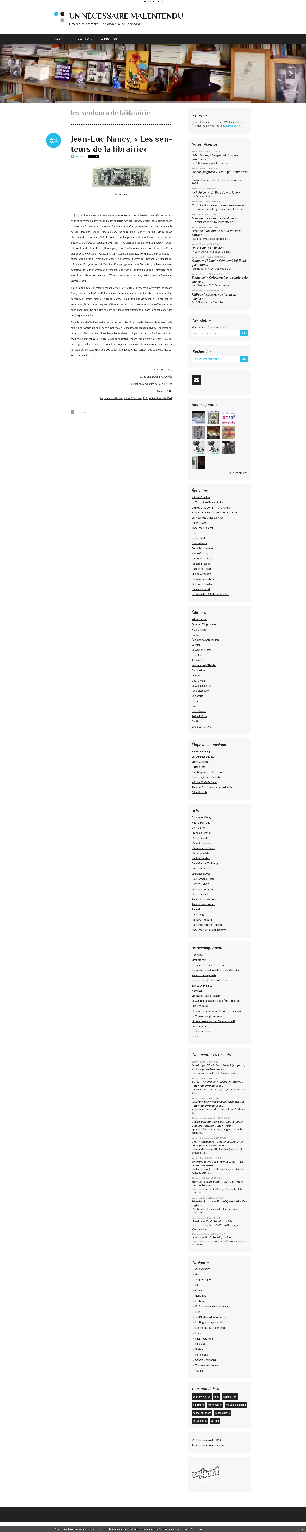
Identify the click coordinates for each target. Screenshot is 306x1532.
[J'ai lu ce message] (302, 1529)
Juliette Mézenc (201, 563)
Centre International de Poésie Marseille (216, 970)
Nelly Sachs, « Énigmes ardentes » (215, 218)
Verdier (196, 644)
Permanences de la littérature (209, 965)
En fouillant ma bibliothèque (211, 1306)
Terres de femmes (202, 985)
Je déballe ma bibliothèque (210, 1317)
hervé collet (200, 1420)
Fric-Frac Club (200, 1005)
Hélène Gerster (201, 858)
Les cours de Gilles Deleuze (208, 517)
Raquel (196, 909)
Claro (195, 533)
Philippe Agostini (202, 919)
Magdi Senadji (200, 837)
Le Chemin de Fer (201, 685)
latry (195, 1181)
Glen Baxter (199, 827)
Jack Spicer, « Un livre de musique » (216, 192)
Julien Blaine (199, 522)
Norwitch (197, 990)
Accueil (61, 39)
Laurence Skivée (201, 873)
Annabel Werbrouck (203, 904)
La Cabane (198, 654)
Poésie (199, 1349)
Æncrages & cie (201, 690)
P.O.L (195, 634)
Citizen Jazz (198, 766)
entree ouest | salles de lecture (210, 980)
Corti (195, 721)
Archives (84, 39)
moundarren (215, 1404)
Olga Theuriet (200, 893)
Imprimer (80, 412)
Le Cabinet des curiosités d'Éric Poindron (216, 1000)
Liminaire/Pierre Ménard (206, 995)
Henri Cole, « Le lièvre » (208, 248)
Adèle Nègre (199, 914)
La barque (197, 695)
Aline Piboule (199, 792)
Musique (200, 1343)
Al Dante (197, 660)
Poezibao (197, 954)
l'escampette (222, 1412)
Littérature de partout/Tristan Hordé (213, 1021)
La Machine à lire (201, 1031)
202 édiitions (199, 716)
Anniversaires (203, 1268)
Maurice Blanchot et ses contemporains (215, 512)
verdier (215, 1420)
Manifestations (204, 1338)
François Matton (201, 832)
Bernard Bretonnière (206, 1121)
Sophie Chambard (205, 1359)
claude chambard (236, 1404)
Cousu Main (199, 680)
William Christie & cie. (204, 782)
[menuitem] (64, 39)
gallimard (198, 1404)
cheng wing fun (202, 1396)
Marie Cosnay (200, 553)
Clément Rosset (201, 589)
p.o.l (216, 1396)
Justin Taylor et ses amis (206, 777)
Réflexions (201, 1354)
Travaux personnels (207, 1365)
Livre (198, 1333)
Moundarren (199, 711)
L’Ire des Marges (201, 726)
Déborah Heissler (202, 584)
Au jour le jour (203, 1279)
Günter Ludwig (200, 883)
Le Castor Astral (201, 649)
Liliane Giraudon (201, 573)
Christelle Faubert (202, 868)
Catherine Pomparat (204, 558)
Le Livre (196, 1036)
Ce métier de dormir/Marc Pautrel (211, 507)
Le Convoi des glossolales (207, 1016)
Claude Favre (199, 543)
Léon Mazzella (201, 1141)
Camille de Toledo (202, 568)
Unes (194, 706)
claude (196, 1221)
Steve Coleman (200, 761)
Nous (195, 700)
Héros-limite (199, 629)
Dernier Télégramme (204, 624)
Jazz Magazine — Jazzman (207, 772)
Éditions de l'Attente (204, 665)
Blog (198, 1284)
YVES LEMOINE (202, 1082)
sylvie (195, 1237)
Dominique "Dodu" (204, 1065)
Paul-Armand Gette (203, 878)
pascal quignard (202, 1412)
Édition (199, 1301)
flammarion (229, 1396)
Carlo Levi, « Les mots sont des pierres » (219, 205)
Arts (197, 1274)
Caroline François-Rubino (207, 924)
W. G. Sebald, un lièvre (221, 1221)
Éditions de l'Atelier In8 (205, 639)
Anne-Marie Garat (202, 527)
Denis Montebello (202, 548)
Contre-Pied (199, 670)
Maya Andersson (201, 843)
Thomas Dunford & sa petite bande (212, 787)
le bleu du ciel (199, 619)
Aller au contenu (11, 6)
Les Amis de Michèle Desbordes (210, 594)
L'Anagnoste (199, 1026)
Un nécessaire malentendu (126, 15)
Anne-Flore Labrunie (204, 899)
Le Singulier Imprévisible (209, 1322)
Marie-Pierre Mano (203, 848)
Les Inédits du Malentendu (210, 1327)
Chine (198, 1290)
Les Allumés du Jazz (203, 756)
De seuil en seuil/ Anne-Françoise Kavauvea (217, 1010)
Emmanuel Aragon (202, 889)
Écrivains (200, 1295)
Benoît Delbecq (201, 751)
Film (197, 1311)
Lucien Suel (198, 538)
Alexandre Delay (201, 817)
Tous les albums (238, 472)
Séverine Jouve (201, 1102)
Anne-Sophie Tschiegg (205, 863)
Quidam (196, 675)
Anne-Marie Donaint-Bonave (209, 929)
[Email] (196, 380)
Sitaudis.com (199, 959)
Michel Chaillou (201, 497)
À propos (109, 39)
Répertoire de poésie (204, 975)
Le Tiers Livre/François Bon (208, 502)
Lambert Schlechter (203, 578)
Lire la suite (233, 125)
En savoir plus (197, 1529)
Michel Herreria (201, 822)
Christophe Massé (202, 853)
